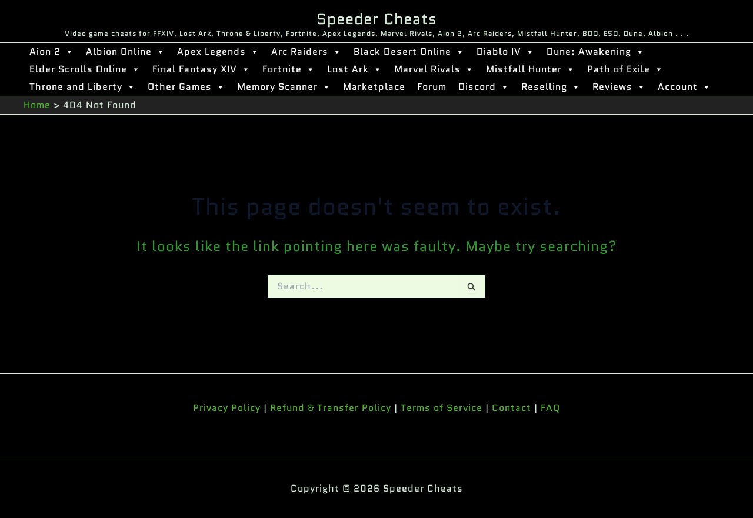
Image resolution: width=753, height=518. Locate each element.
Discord (477, 86)
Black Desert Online (402, 51)
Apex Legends (211, 51)
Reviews (612, 86)
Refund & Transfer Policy (330, 408)
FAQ (550, 408)
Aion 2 (45, 51)
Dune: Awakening (589, 51)
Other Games (180, 86)
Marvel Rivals (427, 69)
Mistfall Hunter (524, 69)
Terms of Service (441, 408)
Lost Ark (348, 69)
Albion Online (119, 51)
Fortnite (282, 69)
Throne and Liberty (75, 86)
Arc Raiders (299, 51)
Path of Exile (618, 69)
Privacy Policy (227, 408)
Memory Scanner (277, 86)
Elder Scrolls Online (78, 69)
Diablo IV (499, 51)
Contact (511, 408)
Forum (432, 86)
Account (678, 86)
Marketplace (374, 86)
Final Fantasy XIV (194, 69)
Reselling (544, 86)
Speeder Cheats (376, 19)
